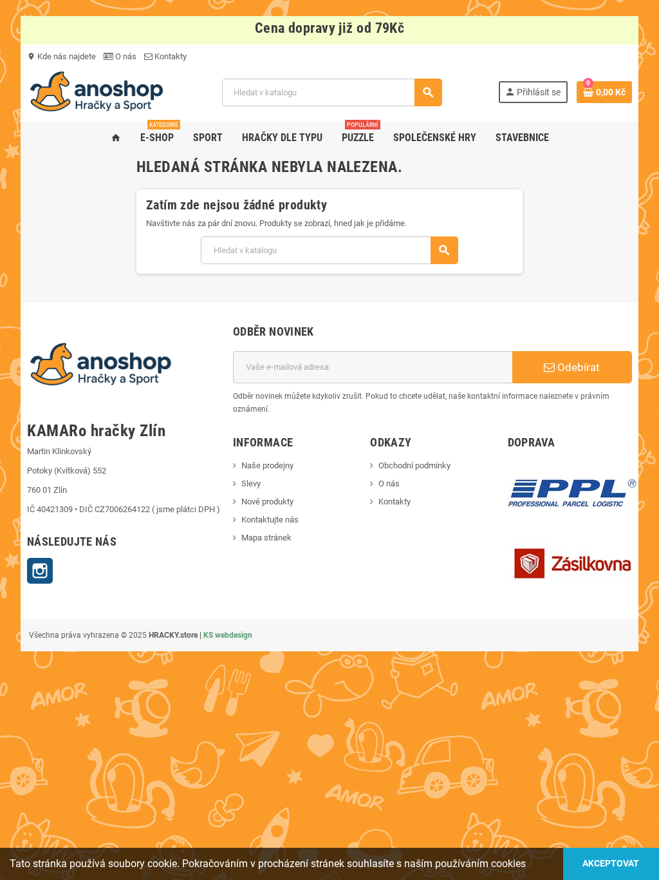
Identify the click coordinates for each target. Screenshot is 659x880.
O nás (124, 56)
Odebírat (577, 367)
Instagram (40, 571)
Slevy (251, 483)
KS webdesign (227, 635)
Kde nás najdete (61, 56)
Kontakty (170, 56)
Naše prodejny (267, 465)
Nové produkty (267, 501)
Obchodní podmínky (414, 465)
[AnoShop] (96, 92)
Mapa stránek (266, 537)
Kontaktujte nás (270, 519)
